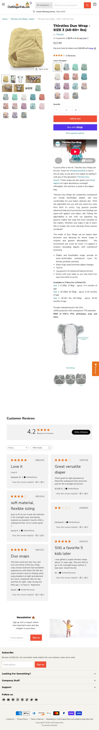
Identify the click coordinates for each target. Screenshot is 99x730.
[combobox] (18, 448)
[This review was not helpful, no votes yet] (41, 482)
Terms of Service (37, 719)
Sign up (36, 637)
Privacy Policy (22, 719)
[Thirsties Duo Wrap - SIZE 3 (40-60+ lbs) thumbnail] (6, 79)
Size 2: (56, 292)
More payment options (75, 133)
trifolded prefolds (77, 170)
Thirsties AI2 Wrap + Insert (22, 19)
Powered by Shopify (49, 725)
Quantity (56, 104)
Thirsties (60, 34)
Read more (35, 585)
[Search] (87, 5)
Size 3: (56, 298)
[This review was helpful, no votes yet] (37, 482)
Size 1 (56, 285)
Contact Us (10, 719)
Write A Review (81, 432)
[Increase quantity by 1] (76, 110)
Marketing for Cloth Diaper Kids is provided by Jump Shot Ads (69, 719)
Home (4, 19)
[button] (75, 38)
